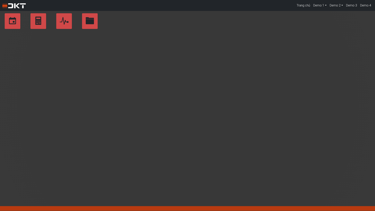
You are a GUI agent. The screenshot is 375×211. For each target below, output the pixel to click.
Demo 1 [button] (318, 5)
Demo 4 (365, 5)
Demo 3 (351, 5)
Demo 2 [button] (335, 5)
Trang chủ (303, 5)
